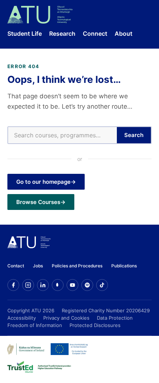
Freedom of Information (34, 325)
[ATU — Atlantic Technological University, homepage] (39, 15)
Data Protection (115, 318)
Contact (15, 265)
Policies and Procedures (77, 265)
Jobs (38, 265)
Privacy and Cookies (66, 318)
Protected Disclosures (95, 325)
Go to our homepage (43, 181)
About (123, 33)
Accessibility (21, 318)
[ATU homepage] (29, 246)
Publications (124, 265)
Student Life (24, 33)
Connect (95, 33)
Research (62, 33)
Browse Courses (38, 201)
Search (133, 134)
